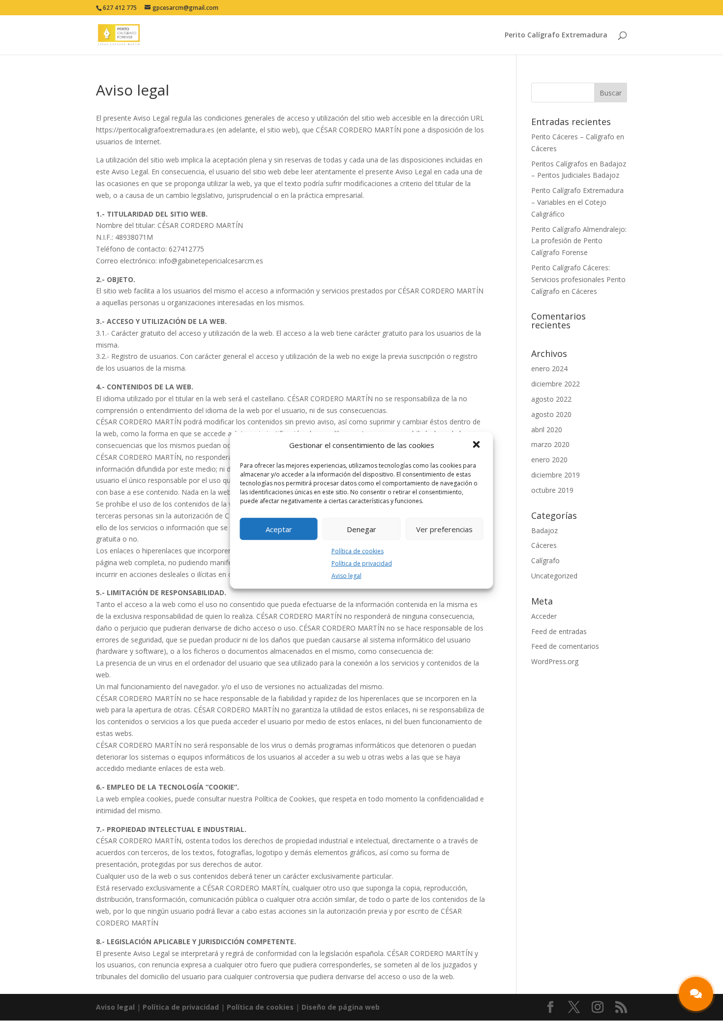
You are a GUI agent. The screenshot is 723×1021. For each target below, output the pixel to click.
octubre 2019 (552, 490)
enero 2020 (549, 459)
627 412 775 (120, 7)
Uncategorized (554, 575)
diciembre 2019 (555, 474)
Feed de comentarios (565, 646)
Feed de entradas (559, 631)
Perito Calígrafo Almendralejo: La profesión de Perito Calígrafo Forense (579, 240)
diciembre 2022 (555, 383)
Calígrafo (545, 560)
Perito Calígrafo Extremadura (556, 35)
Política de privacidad (361, 563)
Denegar (361, 529)
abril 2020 (546, 429)
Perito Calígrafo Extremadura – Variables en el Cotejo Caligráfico (577, 202)
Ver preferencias (444, 529)
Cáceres (544, 545)
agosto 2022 (551, 399)
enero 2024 (549, 368)
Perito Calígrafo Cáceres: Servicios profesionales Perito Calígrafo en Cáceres (578, 279)
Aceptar (279, 529)
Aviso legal (346, 575)
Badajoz (544, 530)
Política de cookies (357, 551)
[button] (477, 445)
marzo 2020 (550, 444)
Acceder (544, 616)
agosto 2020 (551, 414)
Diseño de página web (340, 1007)
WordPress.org (554, 661)
